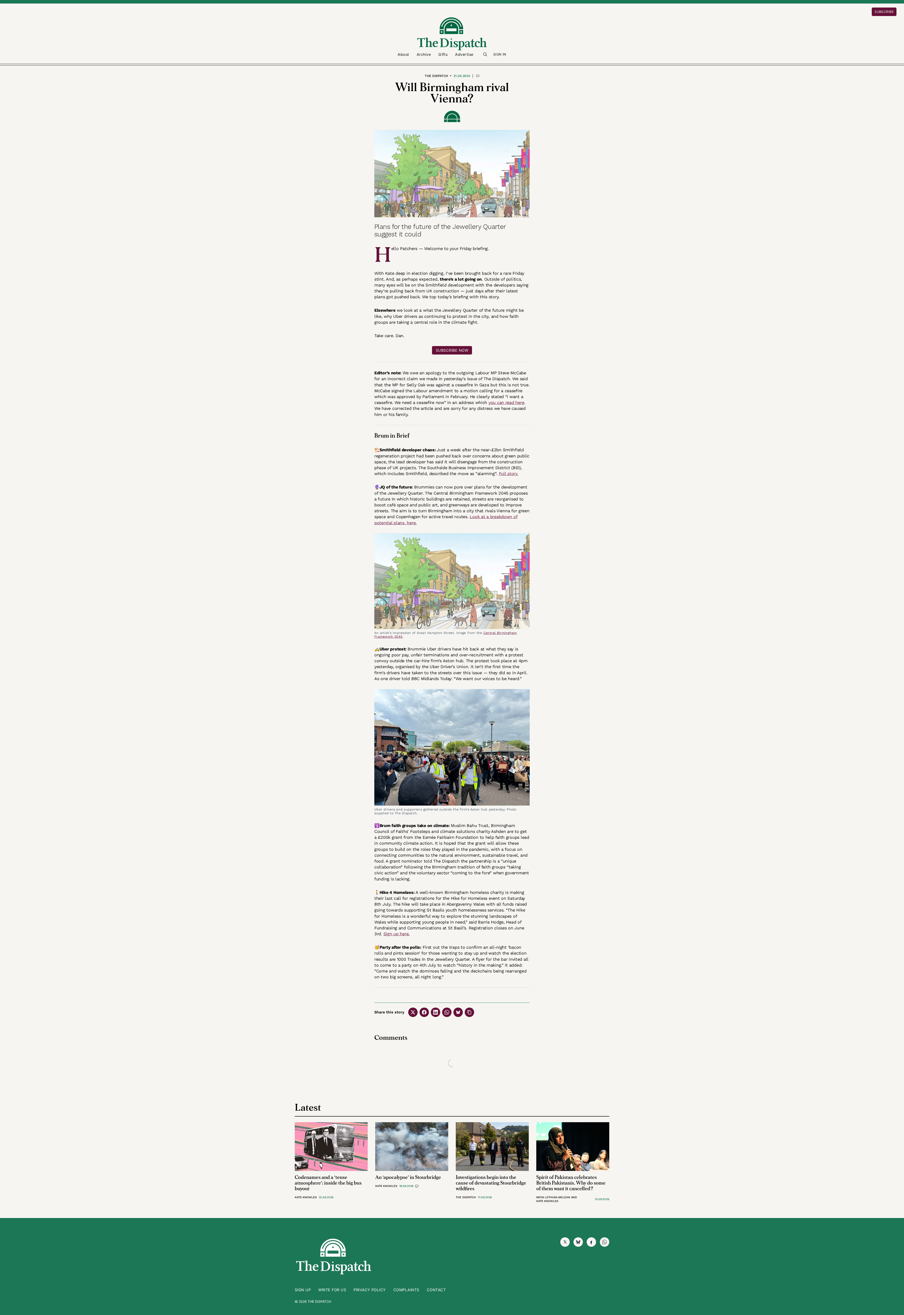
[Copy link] (469, 1012)
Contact (436, 1289)
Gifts (443, 54)
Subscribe (884, 12)
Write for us (332, 1289)
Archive (424, 54)
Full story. (508, 473)
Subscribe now (452, 350)
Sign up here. (396, 933)
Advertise (464, 54)
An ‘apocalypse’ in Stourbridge (408, 1177)
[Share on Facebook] (424, 1012)
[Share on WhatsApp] (447, 1012)
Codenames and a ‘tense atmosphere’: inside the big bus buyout (328, 1183)
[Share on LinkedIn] (435, 1012)
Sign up (303, 1289)
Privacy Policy (370, 1289)
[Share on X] (413, 1012)
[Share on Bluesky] (458, 1012)
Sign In (499, 54)
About (403, 54)
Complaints (406, 1289)
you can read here (506, 402)
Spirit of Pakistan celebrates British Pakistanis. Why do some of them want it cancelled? (570, 1183)
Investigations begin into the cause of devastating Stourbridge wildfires (491, 1183)
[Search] (485, 54)
